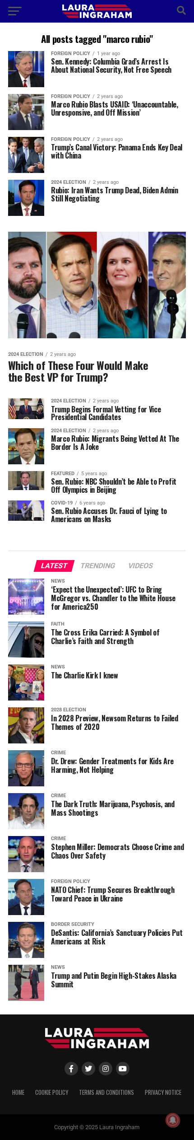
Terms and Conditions (106, 1092)
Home (18, 1092)
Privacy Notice (163, 1092)
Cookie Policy (51, 1092)
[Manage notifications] (173, 1120)
